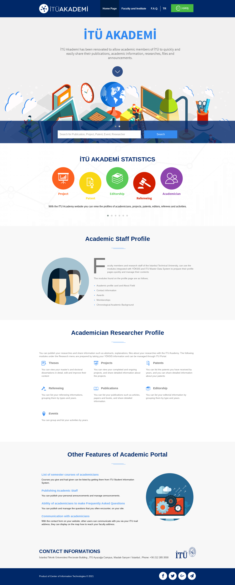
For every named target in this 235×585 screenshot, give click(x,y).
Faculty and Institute (133, 8)
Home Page (110, 8)
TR (164, 8)
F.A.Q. (154, 8)
